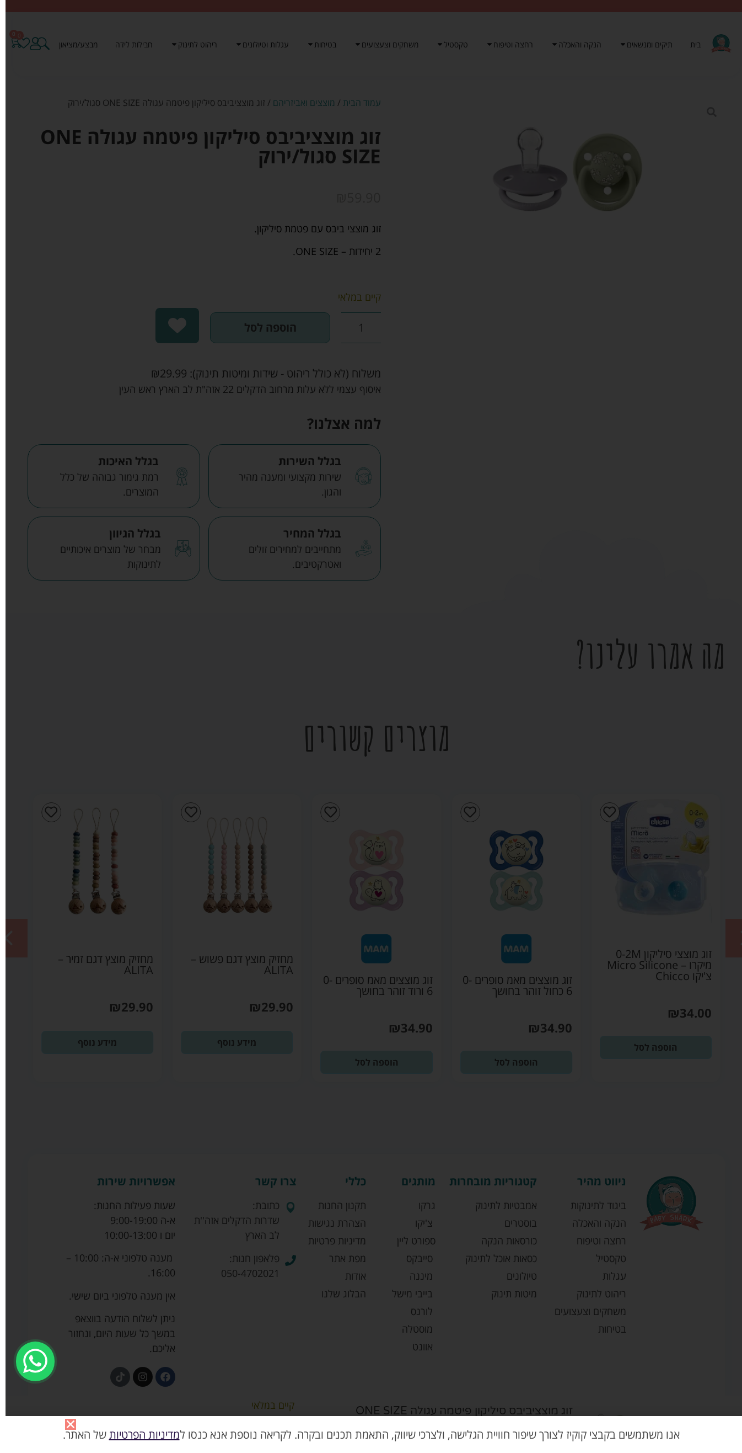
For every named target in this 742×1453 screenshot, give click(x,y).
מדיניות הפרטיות (144, 1434)
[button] (70, 1424)
